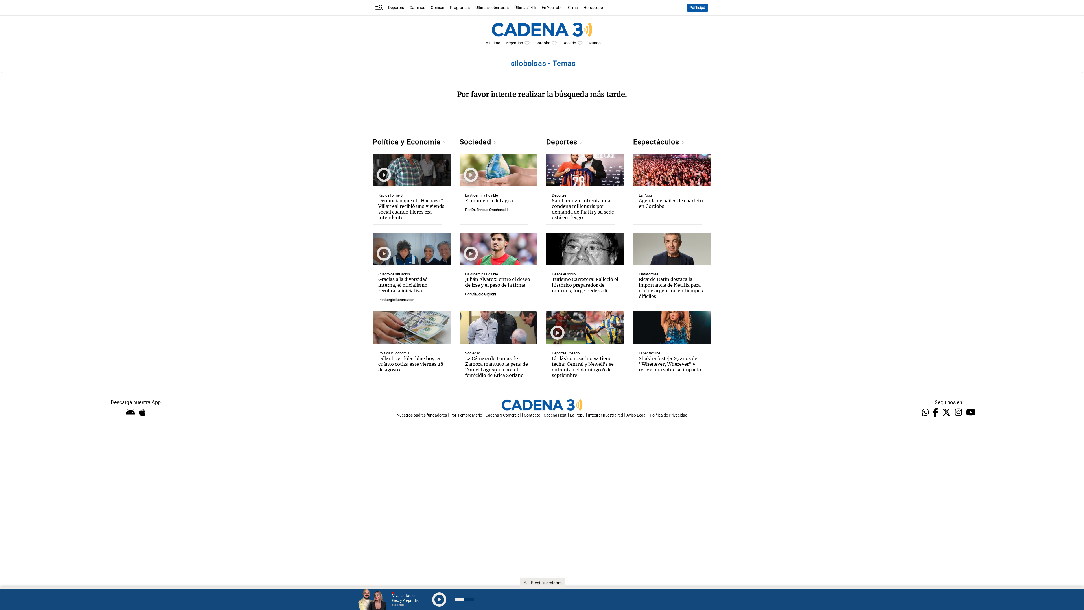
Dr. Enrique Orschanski (489, 210)
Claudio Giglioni (483, 294)
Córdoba (542, 43)
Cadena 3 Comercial (503, 415)
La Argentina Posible (481, 195)
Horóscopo (593, 7)
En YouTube (552, 7)
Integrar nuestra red (605, 415)
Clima (573, 7)
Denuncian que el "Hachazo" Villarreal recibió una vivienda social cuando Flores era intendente (411, 209)
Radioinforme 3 (390, 195)
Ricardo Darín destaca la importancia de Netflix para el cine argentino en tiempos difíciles (671, 287)
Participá (697, 7)
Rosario (569, 43)
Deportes (396, 7)
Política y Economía (408, 142)
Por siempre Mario (466, 415)
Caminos (417, 7)
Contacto (532, 415)
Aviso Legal (636, 415)
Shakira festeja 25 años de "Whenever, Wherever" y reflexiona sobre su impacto (670, 364)
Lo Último (492, 43)
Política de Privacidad (668, 415)
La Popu (645, 195)
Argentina (514, 43)
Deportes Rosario (566, 353)
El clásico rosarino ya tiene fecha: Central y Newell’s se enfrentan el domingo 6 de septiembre (583, 367)
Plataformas (649, 274)
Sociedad (476, 142)
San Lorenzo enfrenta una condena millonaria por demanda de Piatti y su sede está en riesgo (583, 209)
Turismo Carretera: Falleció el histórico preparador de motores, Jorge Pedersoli (585, 284)
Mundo (594, 43)
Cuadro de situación (394, 274)
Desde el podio (564, 274)
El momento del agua (489, 200)
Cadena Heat (555, 415)
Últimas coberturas (492, 7)
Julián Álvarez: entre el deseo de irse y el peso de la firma (497, 282)
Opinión (437, 7)
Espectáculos (657, 142)
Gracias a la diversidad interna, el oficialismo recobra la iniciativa (403, 284)
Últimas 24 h (525, 7)
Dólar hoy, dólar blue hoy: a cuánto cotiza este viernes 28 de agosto (410, 364)
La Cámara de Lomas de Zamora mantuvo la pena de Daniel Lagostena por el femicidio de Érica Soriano (496, 367)
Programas (460, 7)
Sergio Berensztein (399, 300)
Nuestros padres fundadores (422, 415)
